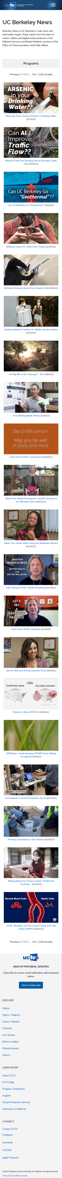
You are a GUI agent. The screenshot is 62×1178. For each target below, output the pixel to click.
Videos (6, 1008)
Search (6, 1055)
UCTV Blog (8, 1082)
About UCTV (9, 1075)
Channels (7, 1028)
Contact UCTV (10, 1129)
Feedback (7, 1134)
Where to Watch (10, 1041)
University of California (14, 1109)
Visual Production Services (16, 1102)
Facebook (7, 1142)
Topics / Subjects (11, 1015)
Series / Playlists (11, 1021)
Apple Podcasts (10, 1157)
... (31, 74)
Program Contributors (13, 1089)
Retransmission (10, 1048)
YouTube (6, 1150)
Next (34, 74)
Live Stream (8, 1035)
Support (6, 1095)
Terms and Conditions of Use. (15, 1176)
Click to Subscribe (30, 985)
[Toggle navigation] (53, 5)
